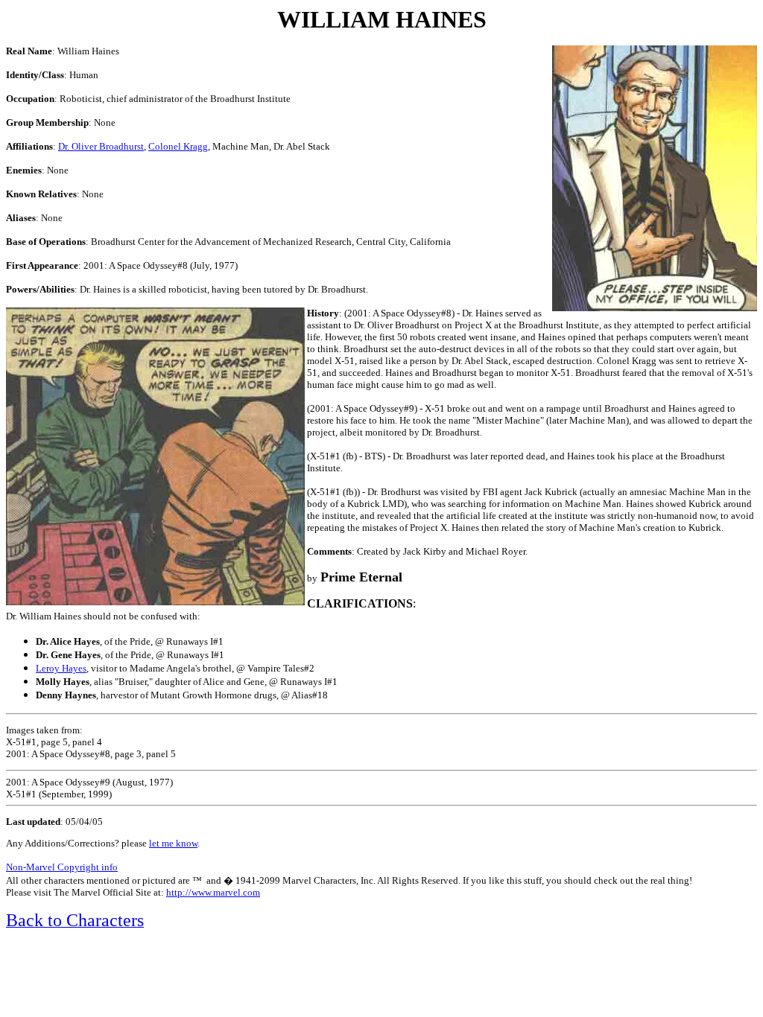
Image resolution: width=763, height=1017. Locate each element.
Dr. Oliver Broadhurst (101, 146)
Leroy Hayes (61, 668)
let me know (173, 843)
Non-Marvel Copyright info (62, 867)
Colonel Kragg (178, 146)
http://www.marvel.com (213, 892)
